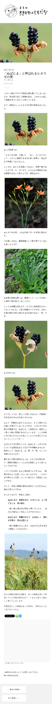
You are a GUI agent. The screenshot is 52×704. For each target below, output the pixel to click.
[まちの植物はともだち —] (26, 11)
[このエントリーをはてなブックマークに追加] (20, 616)
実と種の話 (8, 80)
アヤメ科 (9, 83)
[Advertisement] (25, 640)
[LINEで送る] (16, 616)
